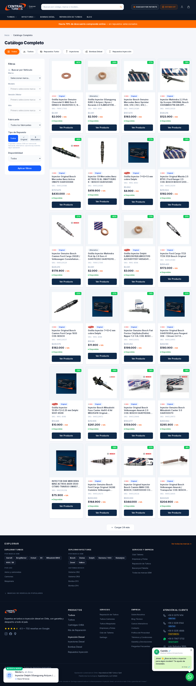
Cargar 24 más (122, 527)
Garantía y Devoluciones (141, 642)
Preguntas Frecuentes (140, 646)
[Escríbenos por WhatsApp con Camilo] (190, 677)
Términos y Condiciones (141, 637)
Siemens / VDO (104, 558)
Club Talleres (137, 554)
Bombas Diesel (75, 647)
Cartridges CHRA (76, 625)
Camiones (9, 577)
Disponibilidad (15, 153)
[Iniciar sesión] (182, 6)
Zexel (72, 562)
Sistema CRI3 (74, 577)
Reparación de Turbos (70, 17)
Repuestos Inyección (78, 652)
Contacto (135, 628)
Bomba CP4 (73, 586)
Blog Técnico (137, 619)
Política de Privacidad (140, 633)
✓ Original (24, 138)
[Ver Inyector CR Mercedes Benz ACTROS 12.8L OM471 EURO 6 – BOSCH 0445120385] (102, 152)
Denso (82, 558)
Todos (13, 138)
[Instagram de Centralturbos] (6, 633)
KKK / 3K (10, 562)
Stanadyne (120, 558)
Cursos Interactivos (139, 624)
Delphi (91, 558)
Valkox (82, 562)
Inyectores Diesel (76, 641)
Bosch (72, 558)
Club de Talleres (107, 633)
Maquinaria (9, 581)
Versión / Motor (14, 95)
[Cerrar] (191, 650)
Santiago (103, 637)
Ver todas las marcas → (181, 544)
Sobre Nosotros (138, 614)
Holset (33, 558)
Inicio (7, 35)
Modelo (11, 84)
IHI (41, 558)
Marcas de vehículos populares (25, 593)
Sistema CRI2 (74, 572)
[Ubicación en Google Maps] (15, 633)
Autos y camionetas (13, 572)
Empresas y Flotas (140, 559)
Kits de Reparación (77, 630)
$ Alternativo (35, 138)
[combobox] (82, 7)
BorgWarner (21, 558)
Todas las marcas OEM (142, 573)
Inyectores (27, 17)
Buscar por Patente (140, 568)
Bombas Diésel (47, 17)
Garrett (9, 558)
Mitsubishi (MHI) (53, 558)
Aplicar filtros (25, 168)
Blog (89, 17)
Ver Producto (66, 127)
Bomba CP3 (73, 581)
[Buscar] (121, 7)
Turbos (11, 17)
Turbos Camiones (107, 619)
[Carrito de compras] (188, 7)
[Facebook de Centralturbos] (10, 633)
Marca (10, 73)
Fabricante (13, 119)
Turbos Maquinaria (107, 624)
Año (10, 105)
